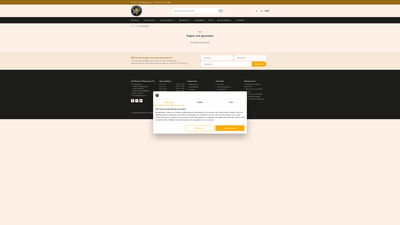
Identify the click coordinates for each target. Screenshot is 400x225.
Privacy (248, 91)
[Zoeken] (221, 11)
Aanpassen (198, 128)
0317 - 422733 (138, 93)
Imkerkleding (193, 87)
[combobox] (198, 10)
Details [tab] (200, 102)
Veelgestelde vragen (252, 96)
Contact (220, 84)
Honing (191, 89)
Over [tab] (231, 102)
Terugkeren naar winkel (200, 42)
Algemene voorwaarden (254, 94)
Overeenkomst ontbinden (254, 99)
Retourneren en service (253, 89)
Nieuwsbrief (221, 89)
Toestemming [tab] (169, 102)
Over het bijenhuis (223, 87)
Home (132, 26)
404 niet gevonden (143, 26)
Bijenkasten (193, 84)
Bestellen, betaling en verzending (252, 85)
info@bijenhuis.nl (139, 95)
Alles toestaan (230, 128)
